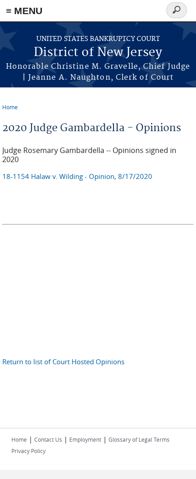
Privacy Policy (28, 450)
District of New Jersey (98, 52)
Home (10, 107)
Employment (85, 439)
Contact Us (48, 439)
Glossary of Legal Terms (139, 439)
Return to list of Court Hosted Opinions (63, 361)
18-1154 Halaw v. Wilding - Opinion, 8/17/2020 (77, 176)
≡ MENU (24, 10)
